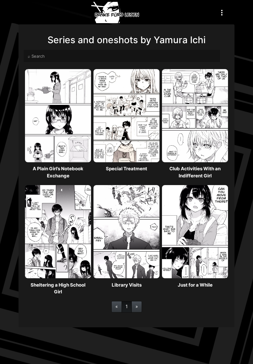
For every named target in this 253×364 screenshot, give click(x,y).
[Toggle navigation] (222, 12)
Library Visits (127, 285)
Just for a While (195, 285)
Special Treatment (126, 169)
